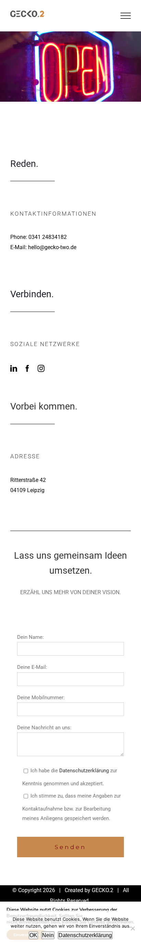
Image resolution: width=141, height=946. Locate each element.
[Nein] (132, 928)
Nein (48, 935)
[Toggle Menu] (126, 16)
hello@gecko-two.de (52, 247)
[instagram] (41, 368)
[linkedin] (13, 368)
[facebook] (27, 368)
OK (33, 935)
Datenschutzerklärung (84, 771)
